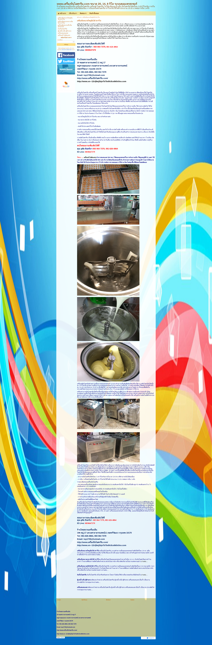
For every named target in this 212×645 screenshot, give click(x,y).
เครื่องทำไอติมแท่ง (90, 157)
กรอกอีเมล (60, 39)
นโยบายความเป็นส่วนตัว (66, 49)
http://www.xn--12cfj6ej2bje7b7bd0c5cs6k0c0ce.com (101, 81)
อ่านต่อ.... (144, 561)
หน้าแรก (79, 17)
